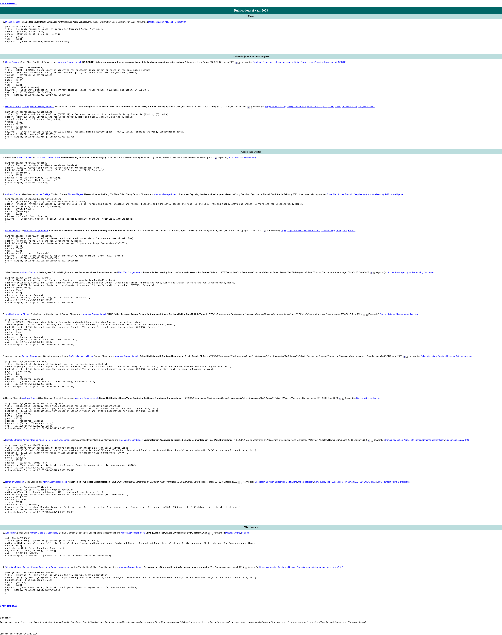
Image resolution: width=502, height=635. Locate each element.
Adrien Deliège (43, 194)
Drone (338, 230)
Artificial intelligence (394, 194)
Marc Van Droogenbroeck (69, 62)
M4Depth (169, 22)
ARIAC (465, 440)
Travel (331, 106)
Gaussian (318, 62)
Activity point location (296, 106)
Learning (245, 533)
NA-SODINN (340, 62)
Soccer (340, 194)
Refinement (349, 482)
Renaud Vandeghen (60, 440)
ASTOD (359, 482)
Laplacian (328, 62)
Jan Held (9, 314)
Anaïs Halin (74, 356)
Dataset (228, 533)
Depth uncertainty (312, 230)
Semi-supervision (322, 482)
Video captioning (371, 398)
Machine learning (248, 157)
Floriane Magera (75, 194)
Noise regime (307, 62)
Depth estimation (156, 22)
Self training (291, 482)
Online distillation (429, 356)
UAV (345, 230)
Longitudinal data (366, 106)
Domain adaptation (394, 440)
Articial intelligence (412, 440)
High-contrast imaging (283, 62)
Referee (391, 314)
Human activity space (317, 106)
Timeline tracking (349, 106)
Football (348, 194)
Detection (267, 62)
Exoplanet (257, 62)
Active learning (416, 272)
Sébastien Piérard (13, 440)
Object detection (305, 482)
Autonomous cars (464, 356)
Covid (338, 106)
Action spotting (401, 272)
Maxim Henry (87, 356)
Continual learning (446, 356)
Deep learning (360, 194)
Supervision (337, 482)
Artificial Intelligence (401, 482)
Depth (283, 230)
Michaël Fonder (12, 22)
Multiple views (402, 314)
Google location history (275, 106)
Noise (297, 62)
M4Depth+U (180, 22)
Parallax (351, 230)
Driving (236, 533)
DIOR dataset (384, 482)
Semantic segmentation (433, 440)
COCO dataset (370, 482)
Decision (414, 314)
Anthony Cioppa (12, 194)
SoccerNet (331, 194)
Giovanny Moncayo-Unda (17, 106)
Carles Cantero (12, 62)
